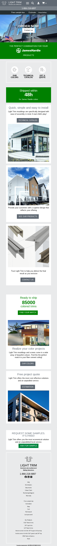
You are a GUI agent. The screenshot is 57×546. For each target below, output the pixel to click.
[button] (27, 3)
